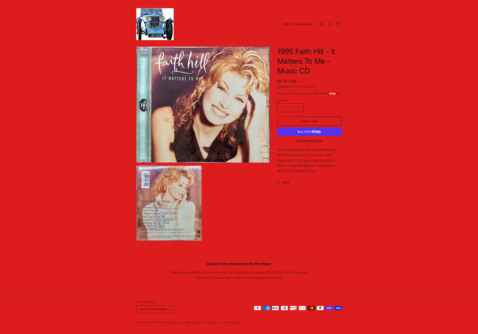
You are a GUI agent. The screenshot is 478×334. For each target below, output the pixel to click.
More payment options (309, 140)
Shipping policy (232, 322)
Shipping (282, 86)
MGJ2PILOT (152, 322)
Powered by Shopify (171, 322)
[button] (322, 24)
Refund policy (193, 322)
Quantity (282, 100)
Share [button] (285, 182)
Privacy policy (212, 322)
